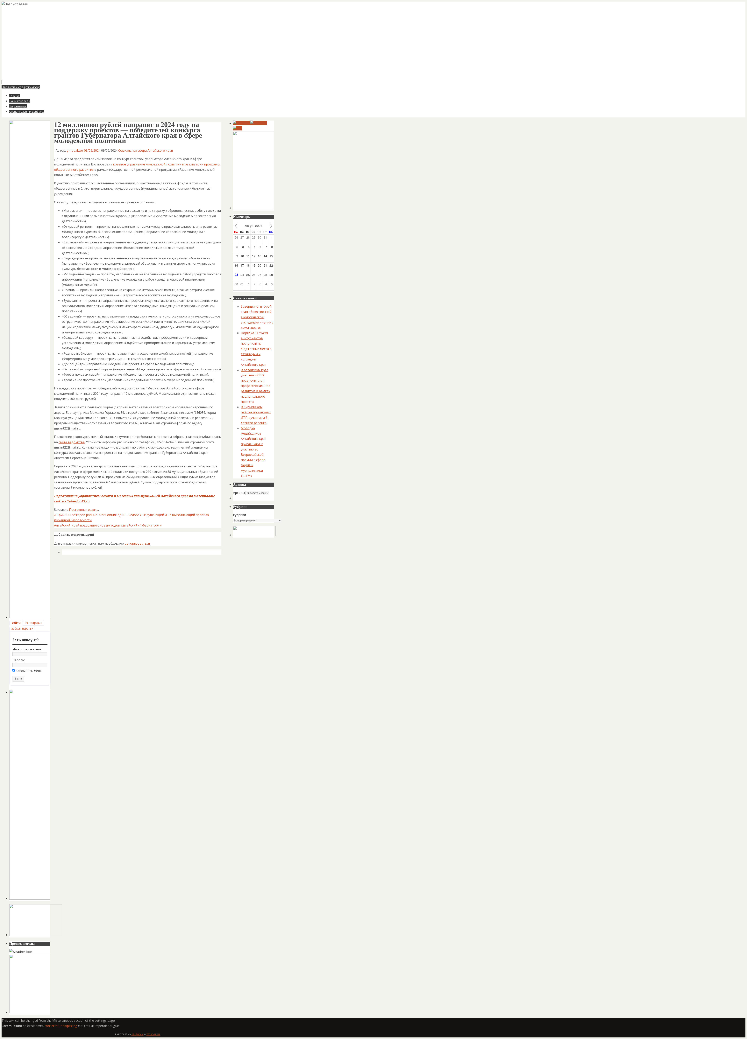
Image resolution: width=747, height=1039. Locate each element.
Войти (16, 622)
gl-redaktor (75, 150)
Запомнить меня (28, 671)
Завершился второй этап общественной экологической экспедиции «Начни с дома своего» (257, 317)
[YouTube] (241, 123)
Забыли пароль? (22, 628)
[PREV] (236, 225)
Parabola (138, 1034)
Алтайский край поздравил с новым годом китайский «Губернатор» (108, 525)
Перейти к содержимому (21, 87)
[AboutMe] (258, 123)
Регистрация (33, 622)
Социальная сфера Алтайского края (145, 150)
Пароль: (18, 660)
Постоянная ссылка (83, 509)
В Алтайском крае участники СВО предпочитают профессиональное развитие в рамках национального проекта (255, 386)
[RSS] (237, 128)
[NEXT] (270, 225)
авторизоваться (137, 543)
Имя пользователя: (27, 649)
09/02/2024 (92, 150)
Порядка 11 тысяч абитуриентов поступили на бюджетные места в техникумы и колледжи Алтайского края (256, 349)
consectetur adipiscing (61, 1026)
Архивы (239, 493)
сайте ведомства (72, 442)
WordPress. (153, 1034)
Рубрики (239, 515)
